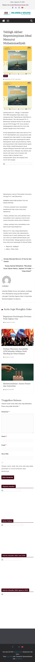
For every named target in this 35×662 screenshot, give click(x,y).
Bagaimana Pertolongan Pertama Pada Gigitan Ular (17, 317)
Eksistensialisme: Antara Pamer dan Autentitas (17, 384)
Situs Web (4, 454)
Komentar (5, 412)
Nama (4, 436)
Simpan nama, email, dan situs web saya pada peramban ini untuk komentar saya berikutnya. (17, 468)
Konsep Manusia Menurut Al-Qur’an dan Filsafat (17, 260)
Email (3, 445)
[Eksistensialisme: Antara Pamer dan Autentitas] (17, 365)
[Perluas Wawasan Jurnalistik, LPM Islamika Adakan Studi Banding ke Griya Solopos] (17, 330)
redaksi (19, 79)
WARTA (5, 76)
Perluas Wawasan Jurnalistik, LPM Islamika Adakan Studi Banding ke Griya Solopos (15, 351)
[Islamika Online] (3, 21)
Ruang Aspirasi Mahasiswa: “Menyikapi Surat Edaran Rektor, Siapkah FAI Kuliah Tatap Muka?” (17, 268)
